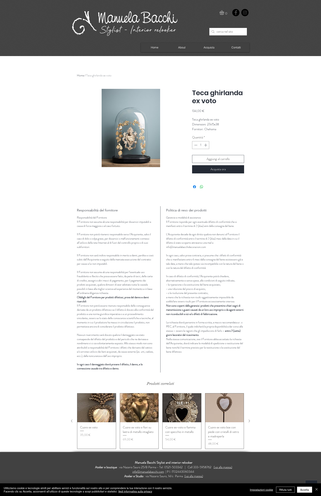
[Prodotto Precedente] (71, 421)
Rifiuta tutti (285, 490)
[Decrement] (195, 145)
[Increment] (206, 145)
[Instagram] (245, 12)
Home (80, 75)
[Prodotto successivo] (249, 421)
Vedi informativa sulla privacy (135, 491)
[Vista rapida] (96, 407)
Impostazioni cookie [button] (261, 490)
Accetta (304, 490)
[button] (224, 12)
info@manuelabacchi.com (148, 471)
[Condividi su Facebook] (194, 187)
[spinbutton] (200, 145)
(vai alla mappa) (223, 467)
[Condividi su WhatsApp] (201, 187)
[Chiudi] (316, 489)
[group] (160, 421)
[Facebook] (235, 12)
